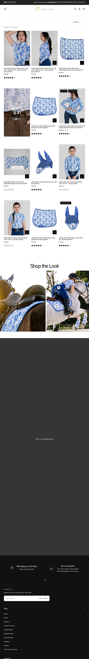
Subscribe (43, 598)
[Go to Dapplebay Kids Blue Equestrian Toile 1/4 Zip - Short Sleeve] (17, 217)
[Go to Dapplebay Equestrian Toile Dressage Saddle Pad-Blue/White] (72, 48)
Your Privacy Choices (10, 649)
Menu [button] (6, 609)
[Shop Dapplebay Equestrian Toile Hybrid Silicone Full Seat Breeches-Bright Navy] (58, 287)
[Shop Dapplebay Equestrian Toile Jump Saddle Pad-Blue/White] (57, 305)
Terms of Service (9, 626)
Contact (6, 645)
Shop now (17, 119)
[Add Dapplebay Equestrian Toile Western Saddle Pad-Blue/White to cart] (27, 176)
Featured (76, 22)
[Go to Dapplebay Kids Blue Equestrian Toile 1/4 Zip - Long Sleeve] (72, 161)
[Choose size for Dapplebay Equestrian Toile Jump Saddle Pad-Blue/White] (55, 120)
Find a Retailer (8, 638)
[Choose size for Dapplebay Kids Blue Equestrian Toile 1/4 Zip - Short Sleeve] (27, 232)
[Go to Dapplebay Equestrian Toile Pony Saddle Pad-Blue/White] (44, 217)
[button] (5, 9)
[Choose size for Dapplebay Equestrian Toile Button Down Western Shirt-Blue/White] (82, 120)
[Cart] (83, 9)
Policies (6, 622)
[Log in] (79, 9)
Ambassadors (8, 630)
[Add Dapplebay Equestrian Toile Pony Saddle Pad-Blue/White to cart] (55, 232)
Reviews (6, 641)
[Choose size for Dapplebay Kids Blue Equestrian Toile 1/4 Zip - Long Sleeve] (82, 176)
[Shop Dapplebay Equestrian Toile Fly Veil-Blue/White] (9, 281)
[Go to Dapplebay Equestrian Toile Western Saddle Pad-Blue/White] (17, 161)
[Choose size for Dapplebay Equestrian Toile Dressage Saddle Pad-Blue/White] (82, 63)
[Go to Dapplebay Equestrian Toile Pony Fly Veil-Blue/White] (72, 217)
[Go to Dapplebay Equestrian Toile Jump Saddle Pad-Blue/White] (44, 105)
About (6, 618)
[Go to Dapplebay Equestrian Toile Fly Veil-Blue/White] (44, 161)
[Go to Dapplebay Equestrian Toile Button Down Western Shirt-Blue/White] (72, 105)
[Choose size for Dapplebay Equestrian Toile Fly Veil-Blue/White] (55, 176)
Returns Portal (8, 634)
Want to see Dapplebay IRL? (45, 439)
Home (6, 614)
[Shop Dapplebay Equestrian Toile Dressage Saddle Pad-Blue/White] (20, 318)
